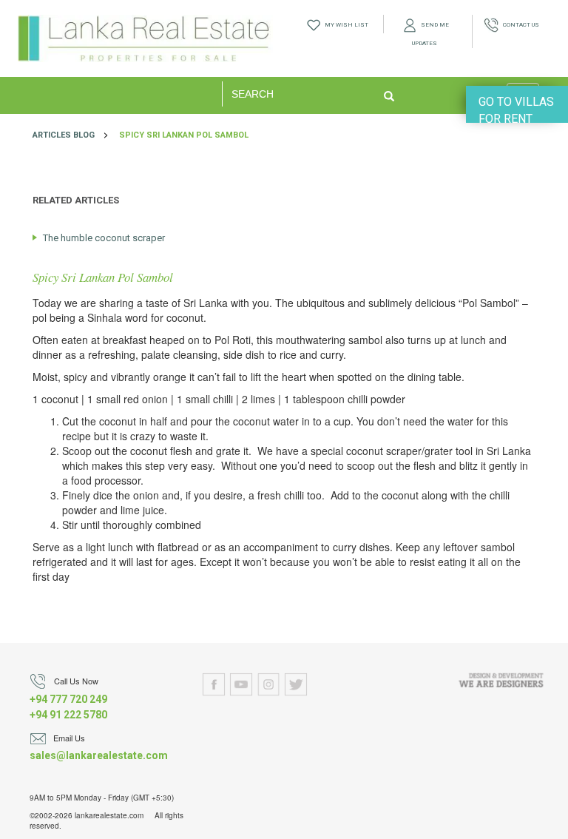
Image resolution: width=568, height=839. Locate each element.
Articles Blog (64, 135)
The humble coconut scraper (104, 237)
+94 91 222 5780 (68, 715)
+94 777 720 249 (68, 699)
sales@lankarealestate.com (99, 755)
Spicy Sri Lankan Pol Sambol (183, 135)
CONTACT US (518, 24)
